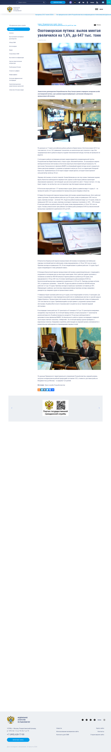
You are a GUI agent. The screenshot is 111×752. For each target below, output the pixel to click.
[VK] (83, 2)
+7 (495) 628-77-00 (15, 734)
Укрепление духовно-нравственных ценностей (16, 85)
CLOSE (108, 2)
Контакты (101, 731)
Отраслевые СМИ (14, 53)
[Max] (70, 2)
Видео (11, 50)
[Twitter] (47, 389)
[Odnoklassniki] (39, 389)
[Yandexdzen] (75, 2)
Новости (11, 29)
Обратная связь (58, 2)
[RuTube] (92, 2)
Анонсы (11, 33)
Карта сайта (100, 728)
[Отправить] (53, 389)
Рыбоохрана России (15, 67)
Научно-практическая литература (15, 62)
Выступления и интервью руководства (16, 37)
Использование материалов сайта (67, 731)
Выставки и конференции (16, 57)
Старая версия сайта (97, 734)
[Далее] (99, 408)
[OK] (87, 2)
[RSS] (97, 2)
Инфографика (13, 74)
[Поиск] (44, 2)
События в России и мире (16, 90)
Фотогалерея (13, 46)
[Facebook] (50, 389)
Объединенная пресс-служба (17, 25)
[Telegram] (79, 2)
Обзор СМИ (12, 42)
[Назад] (12, 408)
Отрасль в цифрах (14, 71)
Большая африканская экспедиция (15, 79)
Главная (40, 24)
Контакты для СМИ (62, 734)
